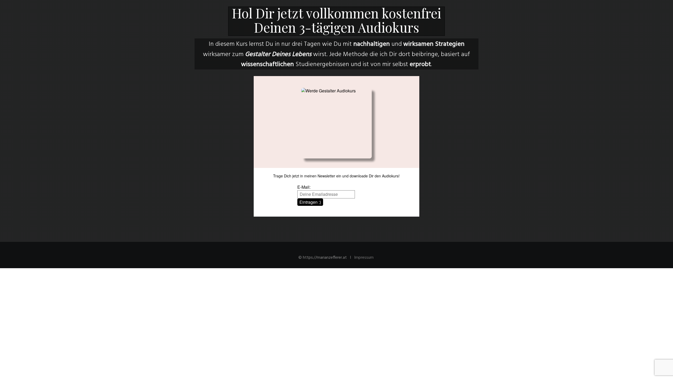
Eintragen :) (310, 202)
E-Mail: (303, 187)
